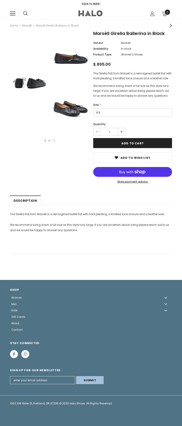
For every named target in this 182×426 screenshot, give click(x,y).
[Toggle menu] (166, 297)
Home (14, 25)
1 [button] (45, 141)
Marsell (126, 43)
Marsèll (27, 25)
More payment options (132, 181)
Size (97, 105)
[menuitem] (91, 297)
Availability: (101, 49)
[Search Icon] (25, 13)
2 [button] (49, 141)
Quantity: (99, 124)
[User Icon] (152, 13)
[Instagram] (25, 354)
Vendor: (98, 43)
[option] (29, 83)
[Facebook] (14, 354)
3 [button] (54, 141)
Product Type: (102, 54)
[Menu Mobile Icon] (12, 13)
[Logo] (91, 13)
